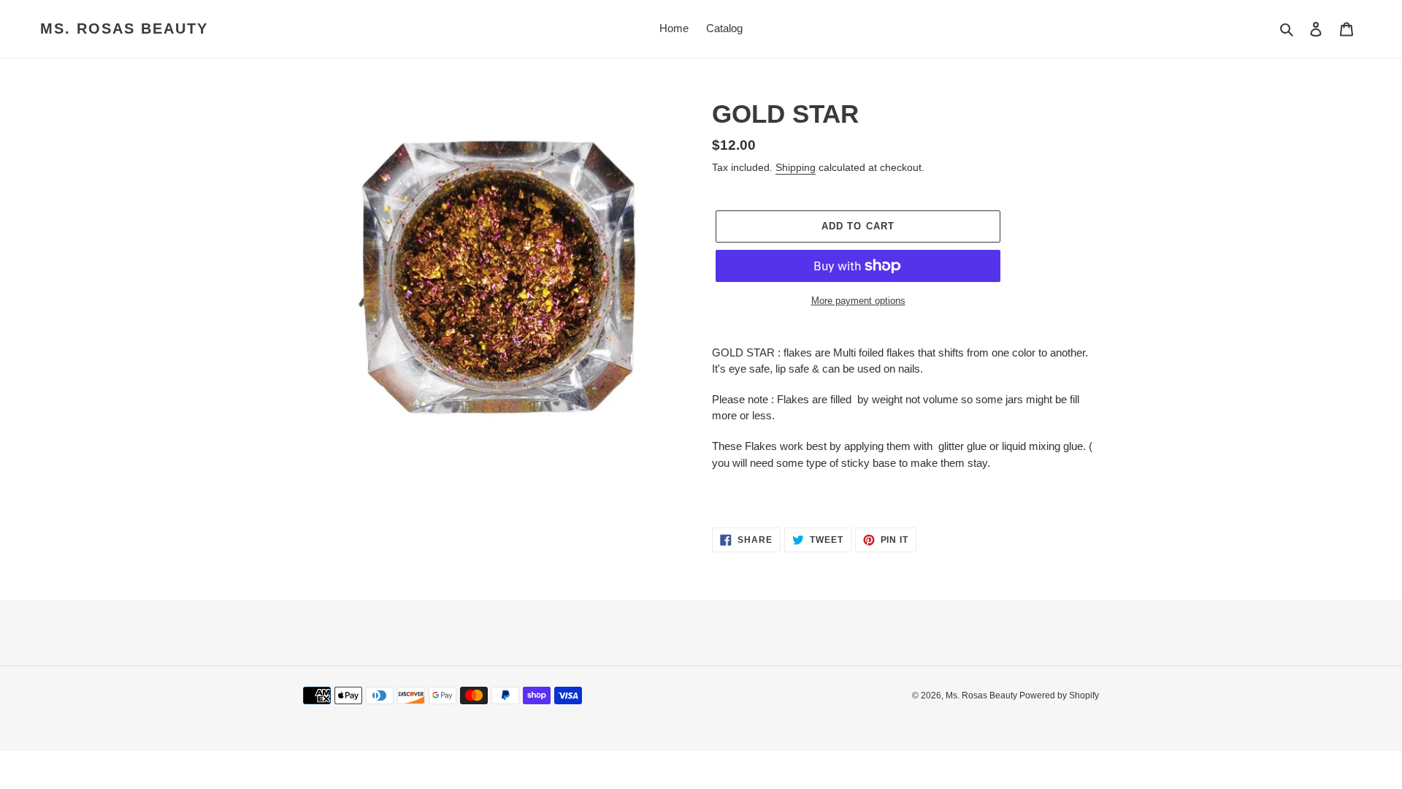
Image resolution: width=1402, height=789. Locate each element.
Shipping (795, 167)
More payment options (858, 300)
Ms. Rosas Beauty (124, 28)
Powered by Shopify (1059, 695)
